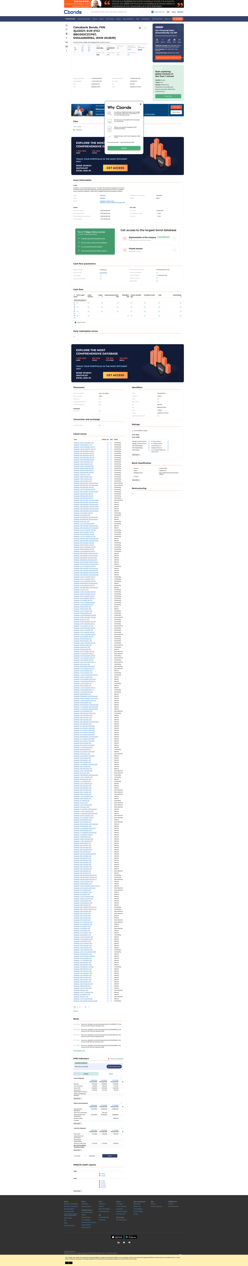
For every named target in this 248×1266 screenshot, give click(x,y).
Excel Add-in (146, 19)
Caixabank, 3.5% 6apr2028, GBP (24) (84, 636)
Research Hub (137, 1206)
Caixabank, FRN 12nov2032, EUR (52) (84, 532)
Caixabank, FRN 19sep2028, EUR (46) (84, 549)
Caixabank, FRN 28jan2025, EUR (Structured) (86, 587)
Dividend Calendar (86, 1206)
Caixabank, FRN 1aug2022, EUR (82, 758)
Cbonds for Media (138, 1211)
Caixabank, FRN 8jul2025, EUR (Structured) (85, 557)
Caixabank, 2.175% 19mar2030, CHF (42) (85, 581)
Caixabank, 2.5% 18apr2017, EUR (83, 892)
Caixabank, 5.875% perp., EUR (82, 474)
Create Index (119, 1209)
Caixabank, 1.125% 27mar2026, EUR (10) (85, 700)
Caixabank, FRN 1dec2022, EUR (82, 785)
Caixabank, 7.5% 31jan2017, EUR (82, 932)
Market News (137, 1204)
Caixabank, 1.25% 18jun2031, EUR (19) (84, 658)
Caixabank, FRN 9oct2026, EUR (82, 749)
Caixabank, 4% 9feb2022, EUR (82, 930)
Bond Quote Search (69, 1209)
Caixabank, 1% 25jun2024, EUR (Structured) (85, 764)
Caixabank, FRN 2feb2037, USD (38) (83, 967)
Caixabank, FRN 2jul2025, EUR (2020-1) (84, 666)
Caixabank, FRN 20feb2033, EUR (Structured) (86, 775)
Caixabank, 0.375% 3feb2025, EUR (83, 670)
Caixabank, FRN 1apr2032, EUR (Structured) (85, 1001)
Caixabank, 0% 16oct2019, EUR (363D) (84, 745)
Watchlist (101, 1206)
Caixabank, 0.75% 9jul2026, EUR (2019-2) (85, 679)
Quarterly (85, 1074)
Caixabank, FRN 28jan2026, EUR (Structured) (86, 517)
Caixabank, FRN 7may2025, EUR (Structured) (86, 568)
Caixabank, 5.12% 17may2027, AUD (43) (85, 566)
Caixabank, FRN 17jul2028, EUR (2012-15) (85, 907)
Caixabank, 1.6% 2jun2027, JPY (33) (83, 626)
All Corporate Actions (87, 1212)
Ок (69, 1263)
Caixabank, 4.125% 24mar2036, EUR (83, 604)
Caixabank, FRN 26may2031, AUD (83, 445)
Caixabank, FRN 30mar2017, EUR (83, 964)
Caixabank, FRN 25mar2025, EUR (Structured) (86, 572)
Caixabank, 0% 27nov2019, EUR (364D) (84, 728)
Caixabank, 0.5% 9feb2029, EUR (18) (83, 660)
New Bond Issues (85, 1217)
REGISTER (180, 12)
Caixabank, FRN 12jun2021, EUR (82, 979)
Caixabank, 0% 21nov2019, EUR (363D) (84, 730)
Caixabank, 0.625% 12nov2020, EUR (83, 839)
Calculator (171, 1204)
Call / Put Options (86, 1220)
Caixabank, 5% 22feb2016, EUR (82, 941)
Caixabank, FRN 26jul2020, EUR (82, 905)
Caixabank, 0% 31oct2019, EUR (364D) (84, 734)
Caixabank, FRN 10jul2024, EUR (82, 871)
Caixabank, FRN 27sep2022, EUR (83, 947)
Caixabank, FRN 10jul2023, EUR (82, 873)
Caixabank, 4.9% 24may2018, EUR (83, 924)
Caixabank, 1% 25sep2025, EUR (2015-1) (85, 828)
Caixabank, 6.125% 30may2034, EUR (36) (85, 615)
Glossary (136, 1214)
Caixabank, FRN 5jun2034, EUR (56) (83, 498)
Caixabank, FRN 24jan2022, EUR (82, 962)
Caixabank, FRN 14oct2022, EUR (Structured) (86, 824)
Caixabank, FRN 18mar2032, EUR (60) (84, 451)
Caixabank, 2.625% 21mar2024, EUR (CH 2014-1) (87, 886)
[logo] (73, 12)
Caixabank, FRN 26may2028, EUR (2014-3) (85, 875)
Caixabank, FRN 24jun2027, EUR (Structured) (86, 483)
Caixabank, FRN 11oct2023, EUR (82, 794)
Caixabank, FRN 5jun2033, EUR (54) (83, 494)
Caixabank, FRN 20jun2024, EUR (82, 606)
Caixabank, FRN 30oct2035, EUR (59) (84, 468)
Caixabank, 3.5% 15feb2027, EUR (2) (83, 817)
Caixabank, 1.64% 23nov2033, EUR (83, 692)
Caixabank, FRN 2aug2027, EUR (82, 935)
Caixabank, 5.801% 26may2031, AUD (84, 442)
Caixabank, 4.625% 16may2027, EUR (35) (85, 617)
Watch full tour (176, 112)
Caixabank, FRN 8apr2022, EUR (82, 694)
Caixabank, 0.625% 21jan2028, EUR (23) (84, 643)
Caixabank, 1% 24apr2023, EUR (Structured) (85, 813)
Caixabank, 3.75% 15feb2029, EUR (83, 711)
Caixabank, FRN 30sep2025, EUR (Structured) (86, 538)
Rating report (154, 451)
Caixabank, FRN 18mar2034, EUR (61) (84, 453)
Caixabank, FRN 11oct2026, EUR (82, 792)
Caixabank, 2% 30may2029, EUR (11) (84, 690)
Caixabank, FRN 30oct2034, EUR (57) (84, 470)
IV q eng (103, 1187)
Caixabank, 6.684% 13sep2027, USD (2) (84, 594)
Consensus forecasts (121, 1211)
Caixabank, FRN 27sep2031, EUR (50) (84, 543)
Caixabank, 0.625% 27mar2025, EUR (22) (85, 854)
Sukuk (65, 1223)
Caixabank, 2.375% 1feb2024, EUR (83, 715)
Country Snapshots (121, 1206)
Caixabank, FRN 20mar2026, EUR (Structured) (86, 511)
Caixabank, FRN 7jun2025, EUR (82, 913)
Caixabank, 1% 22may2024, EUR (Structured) (86, 707)
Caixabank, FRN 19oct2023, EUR (82, 743)
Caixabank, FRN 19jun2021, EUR (82, 845)
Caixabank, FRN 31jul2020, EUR (82, 843)
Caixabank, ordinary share (107, 201)
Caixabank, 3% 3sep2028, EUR (82, 515)
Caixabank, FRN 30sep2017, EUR (83, 954)
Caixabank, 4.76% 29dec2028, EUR (83, 949)
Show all (75, 1011)
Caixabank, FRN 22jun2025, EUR (82, 649)
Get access (115, 168)
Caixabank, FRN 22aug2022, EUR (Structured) (86, 704)
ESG (65, 1220)
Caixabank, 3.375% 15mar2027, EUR (83, 815)
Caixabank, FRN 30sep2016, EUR (83, 969)
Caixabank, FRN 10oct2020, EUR (82, 862)
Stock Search (84, 1204)
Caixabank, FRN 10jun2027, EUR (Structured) (86, 491)
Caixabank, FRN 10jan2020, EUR (82, 798)
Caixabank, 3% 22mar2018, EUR (82, 900)
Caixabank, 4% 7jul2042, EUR (81, 800)
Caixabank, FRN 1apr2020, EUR (82, 851)
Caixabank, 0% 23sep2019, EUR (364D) (84, 751)
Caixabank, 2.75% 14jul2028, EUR (83, 805)
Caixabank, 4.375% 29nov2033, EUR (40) (85, 592)
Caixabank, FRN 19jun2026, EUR (82, 911)
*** (89, 47)
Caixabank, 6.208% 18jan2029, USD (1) (84, 623)
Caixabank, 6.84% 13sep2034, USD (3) (84, 596)
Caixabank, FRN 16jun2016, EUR (82, 977)
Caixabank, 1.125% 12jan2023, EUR (83, 796)
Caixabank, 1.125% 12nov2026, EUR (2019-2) (86, 675)
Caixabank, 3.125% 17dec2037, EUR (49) (85, 530)
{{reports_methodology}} (116, 1058)
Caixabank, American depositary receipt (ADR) (112, 202)
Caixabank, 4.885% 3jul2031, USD (83, 476)
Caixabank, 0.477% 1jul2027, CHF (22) (84, 651)
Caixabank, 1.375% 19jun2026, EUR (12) (84, 687)
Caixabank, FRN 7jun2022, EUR (82, 918)
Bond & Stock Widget (104, 1209)
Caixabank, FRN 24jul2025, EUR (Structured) (86, 553)
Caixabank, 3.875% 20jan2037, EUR (83, 462)
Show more (77, 1098)
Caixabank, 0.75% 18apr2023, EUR (83, 783)
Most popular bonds (69, 1225)
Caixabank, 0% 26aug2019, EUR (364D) (84, 756)
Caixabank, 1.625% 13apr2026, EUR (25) (84, 634)
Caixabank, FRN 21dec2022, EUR (83, 719)
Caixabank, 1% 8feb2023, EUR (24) (83, 834)
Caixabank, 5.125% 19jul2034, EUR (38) (84, 602)
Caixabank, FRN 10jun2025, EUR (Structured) (86, 562)
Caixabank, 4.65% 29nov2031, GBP (83, 464)
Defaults (83, 1215)
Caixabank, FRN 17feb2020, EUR (82, 856)
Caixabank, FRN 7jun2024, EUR (82, 915)
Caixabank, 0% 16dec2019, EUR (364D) (84, 726)
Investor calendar (85, 1227)
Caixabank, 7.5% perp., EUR (81, 589)
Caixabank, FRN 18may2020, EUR (83, 768)
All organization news (79, 1050)
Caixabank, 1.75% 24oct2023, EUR (83, 747)
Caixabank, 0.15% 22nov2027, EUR (83, 672)
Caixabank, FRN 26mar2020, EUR (83, 883)
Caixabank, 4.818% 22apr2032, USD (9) (84, 447)
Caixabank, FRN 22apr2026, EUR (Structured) (86, 502)
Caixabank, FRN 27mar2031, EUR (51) (84, 545)
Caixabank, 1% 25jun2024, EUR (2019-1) (84, 681)
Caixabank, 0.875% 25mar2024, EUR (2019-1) (86, 698)
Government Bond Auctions (88, 1222)
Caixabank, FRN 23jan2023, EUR (82, 779)
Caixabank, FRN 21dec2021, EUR (83, 717)
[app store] (117, 1237)
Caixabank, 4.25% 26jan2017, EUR (83, 973)
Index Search (119, 1204)
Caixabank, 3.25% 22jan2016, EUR (83, 903)
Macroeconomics (120, 1214)
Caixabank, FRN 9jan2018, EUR (82, 986)
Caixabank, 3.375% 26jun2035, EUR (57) (84, 489)
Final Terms (79, 129)
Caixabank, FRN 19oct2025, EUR (82, 790)
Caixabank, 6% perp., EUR (80, 802)
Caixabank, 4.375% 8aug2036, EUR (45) (84, 551)
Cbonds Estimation (69, 1211)
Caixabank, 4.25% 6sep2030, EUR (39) (84, 598)
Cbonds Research (138, 1209)
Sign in (174, 12)
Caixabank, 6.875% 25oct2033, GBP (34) (85, 621)
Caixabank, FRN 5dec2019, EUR (82, 858)
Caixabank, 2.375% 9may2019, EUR (83, 881)
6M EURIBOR (103, 272)
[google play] (131, 1237)
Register (124, 148)
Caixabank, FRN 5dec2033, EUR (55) (83, 496)
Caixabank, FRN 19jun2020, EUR (82, 847)
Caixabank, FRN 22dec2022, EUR (83, 819)
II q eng (103, 1175)
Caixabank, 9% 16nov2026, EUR (82, 822)
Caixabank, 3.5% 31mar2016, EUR (83, 943)
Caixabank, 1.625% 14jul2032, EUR (83, 777)
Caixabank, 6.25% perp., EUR (81, 521)
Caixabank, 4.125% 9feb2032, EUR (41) (84, 585)
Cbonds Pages (68, 1218)
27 (85, 1007)
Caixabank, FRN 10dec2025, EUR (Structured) (86, 528)
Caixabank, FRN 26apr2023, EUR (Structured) (86, 736)
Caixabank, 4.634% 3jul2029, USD (83, 481)
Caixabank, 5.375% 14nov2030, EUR (83, 630)
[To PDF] (139, 28)
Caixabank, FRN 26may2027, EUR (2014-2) (85, 877)
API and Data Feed (104, 1217)
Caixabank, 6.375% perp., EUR (82, 753)
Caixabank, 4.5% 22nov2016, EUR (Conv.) (85, 888)
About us (167, 19)
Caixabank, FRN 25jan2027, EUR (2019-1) (85, 713)
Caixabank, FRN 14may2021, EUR (83, 945)
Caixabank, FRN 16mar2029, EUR (83, 638)
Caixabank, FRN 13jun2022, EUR (82, 685)
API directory (102, 1220)
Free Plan (168, 96)
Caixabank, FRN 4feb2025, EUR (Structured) (86, 583)
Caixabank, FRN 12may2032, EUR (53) (84, 534)
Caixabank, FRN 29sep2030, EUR (83, 613)
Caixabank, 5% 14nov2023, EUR (82, 890)
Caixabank (103, 195)
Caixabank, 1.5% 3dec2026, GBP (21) (84, 653)
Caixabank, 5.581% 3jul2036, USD (83, 479)
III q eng (103, 1185)
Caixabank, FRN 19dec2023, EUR (83, 724)
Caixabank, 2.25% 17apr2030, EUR (83, 770)
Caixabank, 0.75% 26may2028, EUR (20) (84, 655)
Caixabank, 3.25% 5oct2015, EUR (83, 988)
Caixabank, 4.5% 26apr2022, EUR (83, 958)
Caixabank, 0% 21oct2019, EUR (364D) (84, 741)
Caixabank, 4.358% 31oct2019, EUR (83, 898)
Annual (111, 1074)
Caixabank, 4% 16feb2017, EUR (82, 926)
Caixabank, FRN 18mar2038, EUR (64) (84, 459)
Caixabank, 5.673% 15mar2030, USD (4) (84, 577)
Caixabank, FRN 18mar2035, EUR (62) (84, 455)
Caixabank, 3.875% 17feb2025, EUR (83, 992)
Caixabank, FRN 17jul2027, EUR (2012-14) (85, 909)
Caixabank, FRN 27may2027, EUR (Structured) (86, 500)
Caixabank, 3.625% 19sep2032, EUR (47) (85, 547)
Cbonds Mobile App (104, 1211)
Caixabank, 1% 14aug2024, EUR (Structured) (86, 709)
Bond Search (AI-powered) (71, 1206)
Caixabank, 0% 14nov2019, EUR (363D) (84, 732)
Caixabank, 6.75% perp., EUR (81, 807)
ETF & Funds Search (121, 1220)
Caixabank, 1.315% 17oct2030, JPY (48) (84, 536)
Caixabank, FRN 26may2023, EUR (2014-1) (85, 879)
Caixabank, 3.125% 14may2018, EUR (83, 896)
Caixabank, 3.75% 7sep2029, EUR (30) (84, 632)
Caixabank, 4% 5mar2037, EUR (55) (83, 513)
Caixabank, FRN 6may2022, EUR (82, 826)
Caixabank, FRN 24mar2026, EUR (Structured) (86, 506)
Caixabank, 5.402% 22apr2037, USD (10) (85, 449)
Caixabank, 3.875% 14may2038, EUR (83, 466)
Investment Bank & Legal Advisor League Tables (70, 1214)
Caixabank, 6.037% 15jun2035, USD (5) (84, 579)
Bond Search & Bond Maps (71, 1204)
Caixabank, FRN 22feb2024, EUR (82, 702)
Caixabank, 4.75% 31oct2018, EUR (83, 998)
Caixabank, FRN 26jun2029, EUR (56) (84, 487)
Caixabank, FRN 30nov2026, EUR (82, 645)
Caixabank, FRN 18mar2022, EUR (83, 830)
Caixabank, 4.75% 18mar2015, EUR (83, 939)
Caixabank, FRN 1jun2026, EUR (82, 766)
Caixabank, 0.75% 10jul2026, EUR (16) (84, 668)
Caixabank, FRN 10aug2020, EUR (83, 869)
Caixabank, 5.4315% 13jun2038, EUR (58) (85, 952)
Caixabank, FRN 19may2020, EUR (83, 849)
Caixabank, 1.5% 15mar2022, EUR (83, 960)
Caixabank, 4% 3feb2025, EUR (82, 994)
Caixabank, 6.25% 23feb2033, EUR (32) (84, 628)
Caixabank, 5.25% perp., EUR (81, 773)
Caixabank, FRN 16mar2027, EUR (83, 641)
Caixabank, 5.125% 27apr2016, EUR (83, 937)
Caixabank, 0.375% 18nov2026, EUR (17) (85, 662)
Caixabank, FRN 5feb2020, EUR (82, 837)
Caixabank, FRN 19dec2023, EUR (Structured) (86, 721)
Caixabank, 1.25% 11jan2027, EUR (83, 611)
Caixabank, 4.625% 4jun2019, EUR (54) (84, 956)
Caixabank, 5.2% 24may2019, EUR (83, 922)
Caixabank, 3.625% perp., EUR (82, 647)
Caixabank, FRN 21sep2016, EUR (83, 971)
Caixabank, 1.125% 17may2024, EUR (83, 811)
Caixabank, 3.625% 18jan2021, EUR (83, 984)
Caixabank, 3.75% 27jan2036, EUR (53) (84, 523)
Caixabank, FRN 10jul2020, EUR (82, 762)
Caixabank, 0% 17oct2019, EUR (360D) (84, 739)
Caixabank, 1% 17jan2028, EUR (82, 781)
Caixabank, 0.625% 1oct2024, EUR (83, 677)
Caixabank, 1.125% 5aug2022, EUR (83, 841)
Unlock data (176, 107)
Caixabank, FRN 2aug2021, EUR (82, 760)
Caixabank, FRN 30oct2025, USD (82, 788)
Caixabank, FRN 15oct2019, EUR (82, 860)
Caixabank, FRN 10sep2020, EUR (83, 866)
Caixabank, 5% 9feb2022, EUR (82, 928)
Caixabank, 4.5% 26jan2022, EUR (82, 975)
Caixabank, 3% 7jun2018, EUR (82, 894)
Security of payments (156, 1206)
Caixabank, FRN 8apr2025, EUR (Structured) (85, 696)
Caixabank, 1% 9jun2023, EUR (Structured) (85, 809)
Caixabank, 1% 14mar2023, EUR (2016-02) (85, 832)
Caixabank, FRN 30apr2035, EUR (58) (84, 472)
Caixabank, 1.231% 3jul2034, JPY (83, 683)
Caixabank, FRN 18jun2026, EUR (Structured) (86, 525)
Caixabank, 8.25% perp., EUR (81, 619)
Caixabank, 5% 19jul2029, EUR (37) (83, 600)
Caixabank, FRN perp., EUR (81, 990)
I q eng (103, 1173)
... (82, 1007)
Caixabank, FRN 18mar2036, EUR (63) (84, 457)
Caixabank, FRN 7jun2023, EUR (82, 920)
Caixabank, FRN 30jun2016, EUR (82, 981)
